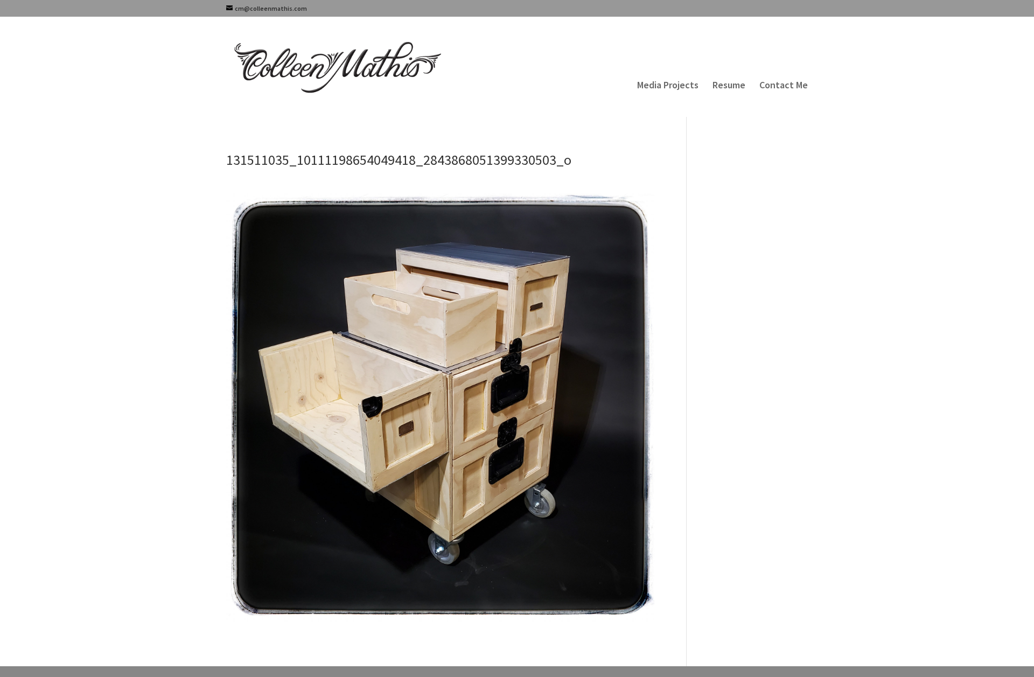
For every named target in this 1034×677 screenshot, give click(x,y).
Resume (728, 86)
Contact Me (783, 86)
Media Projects (667, 86)
